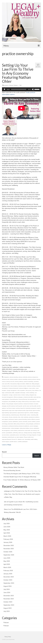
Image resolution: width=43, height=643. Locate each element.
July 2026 (7, 523)
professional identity (13, 426)
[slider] (37, 89)
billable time (28, 383)
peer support (5, 419)
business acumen (22, 386)
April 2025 (7, 564)
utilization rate (21, 439)
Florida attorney (25, 401)
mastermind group (15, 414)
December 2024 (9, 577)
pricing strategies (30, 423)
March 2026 (7, 536)
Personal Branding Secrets (12, 470)
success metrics (5, 434)
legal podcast (21, 412)
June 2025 (7, 558)
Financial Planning (23, 399)
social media (27, 430)
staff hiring (15, 432)
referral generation (6, 428)
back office (7, 383)
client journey (29, 390)
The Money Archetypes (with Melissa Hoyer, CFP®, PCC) (22, 473)
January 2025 (8, 573)
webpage (7, 491)
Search (4, 452)
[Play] (5, 89)
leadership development (30, 408)
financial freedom (14, 399)
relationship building (24, 428)
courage (10, 394)
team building (23, 434)
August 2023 (8, 608)
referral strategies (15, 428)
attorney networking (22, 379)
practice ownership (23, 421)
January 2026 (8, 542)
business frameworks (13, 388)
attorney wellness (19, 381)
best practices (13, 383)
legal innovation (36, 410)
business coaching (31, 386)
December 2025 (9, 545)
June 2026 (7, 526)
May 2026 (7, 530)
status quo (20, 432)
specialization (9, 432)
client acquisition (21, 390)
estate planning (36, 397)
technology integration (31, 434)
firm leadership (31, 399)
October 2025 (8, 552)
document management (7, 397)
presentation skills (12, 423)
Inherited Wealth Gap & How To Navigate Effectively (20, 477)
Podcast (11, 85)
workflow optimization (23, 441)
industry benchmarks (28, 403)
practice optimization (13, 421)
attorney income (5, 379)
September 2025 (9, 555)
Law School (9, 408)
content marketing (30, 392)
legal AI (38, 408)
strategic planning (28, 432)
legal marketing (5, 412)
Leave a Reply (6, 444)
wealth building (33, 439)
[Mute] (33, 89)
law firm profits (33, 406)
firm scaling (18, 401)
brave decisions (14, 386)
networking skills (34, 414)
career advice (32, 388)
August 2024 (8, 586)
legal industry (29, 410)
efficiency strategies (18, 397)
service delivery (13, 430)
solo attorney (34, 430)
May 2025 (7, 561)
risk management (6, 430)
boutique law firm (6, 386)
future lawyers (32, 401)
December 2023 (9, 595)
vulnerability (27, 439)
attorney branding (14, 377)
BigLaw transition (21, 383)
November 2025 (9, 548)
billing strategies (35, 383)
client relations (35, 390)
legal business (5, 410)
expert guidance (6, 399)
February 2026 (8, 539)
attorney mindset (14, 379)
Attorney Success (10, 381)
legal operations (13, 412)
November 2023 (9, 599)
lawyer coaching (16, 408)
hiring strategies (10, 403)
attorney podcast (32, 379)
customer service (17, 394)
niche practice (5, 417)
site (5, 501)
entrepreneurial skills (28, 397)
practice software (32, 421)
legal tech (26, 412)
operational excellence (34, 417)
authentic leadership (28, 381)
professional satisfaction (23, 426)
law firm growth (19, 406)
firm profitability (12, 401)
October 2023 (8, 602)
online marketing (24, 417)
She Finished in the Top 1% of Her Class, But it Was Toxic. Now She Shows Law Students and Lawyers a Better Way (22, 494)
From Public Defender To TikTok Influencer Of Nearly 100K (22, 480)
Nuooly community (13, 417)
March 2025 (7, 567)
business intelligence (23, 388)
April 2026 (7, 533)
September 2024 (9, 583)
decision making (25, 394)
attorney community (22, 377)
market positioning (6, 414)
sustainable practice (14, 434)
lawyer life (22, 408)
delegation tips (32, 394)
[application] (21, 89)
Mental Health (23, 414)
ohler (19, 417)
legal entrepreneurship (20, 410)
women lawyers (5, 441)
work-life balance (13, 441)
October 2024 (8, 580)
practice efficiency (31, 419)
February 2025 (8, 570)
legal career (11, 410)
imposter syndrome (18, 403)
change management (12, 390)
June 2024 (7, 592)
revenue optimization (34, 428)
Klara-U (6, 509)
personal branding (22, 419)
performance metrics (13, 419)
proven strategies (34, 426)
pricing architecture (20, 423)
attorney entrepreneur (33, 377)
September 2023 (9, 605)
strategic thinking (36, 432)
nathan (28, 414)
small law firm (21, 430)
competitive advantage (20, 392)
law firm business (11, 406)
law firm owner (26, 406)
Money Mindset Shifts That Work (14, 467)
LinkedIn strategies (34, 412)
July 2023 (7, 611)
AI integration (6, 377)
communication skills (9, 392)
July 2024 (7, 589)
